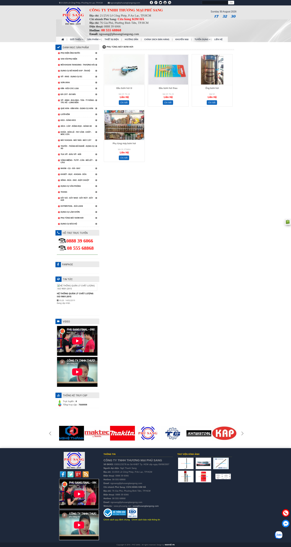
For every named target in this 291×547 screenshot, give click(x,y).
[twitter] (160, 2)
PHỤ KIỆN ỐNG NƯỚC (70, 53)
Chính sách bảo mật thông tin (146, 519)
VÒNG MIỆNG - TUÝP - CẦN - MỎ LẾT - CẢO (77, 161)
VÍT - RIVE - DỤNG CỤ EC (71, 77)
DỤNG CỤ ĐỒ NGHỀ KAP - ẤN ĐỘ (75, 71)
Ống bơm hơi (212, 88)
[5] (203, 476)
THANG (64, 192)
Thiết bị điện (112, 39)
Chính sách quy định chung (117, 519)
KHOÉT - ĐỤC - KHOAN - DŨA (74, 174)
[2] (203, 463)
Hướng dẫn (131, 39)
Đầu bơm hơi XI (124, 88)
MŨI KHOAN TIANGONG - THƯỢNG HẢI (78, 65)
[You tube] (165, 2)
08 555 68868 (118, 479)
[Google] (155, 2)
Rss (86, 474)
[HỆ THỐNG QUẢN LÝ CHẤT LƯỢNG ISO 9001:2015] (223, 476)
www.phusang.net (122, 506)
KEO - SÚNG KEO (68, 120)
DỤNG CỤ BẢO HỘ (69, 224)
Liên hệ (218, 39)
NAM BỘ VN (170, 545)
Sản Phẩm (93, 39)
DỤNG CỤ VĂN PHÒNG (71, 186)
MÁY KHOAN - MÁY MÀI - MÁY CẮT (76, 140)
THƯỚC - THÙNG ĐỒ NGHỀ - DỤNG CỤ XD (78, 147)
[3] (220, 463)
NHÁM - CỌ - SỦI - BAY (70, 168)
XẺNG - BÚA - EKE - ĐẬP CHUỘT (75, 180)
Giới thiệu (75, 39)
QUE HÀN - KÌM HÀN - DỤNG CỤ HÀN (77, 108)
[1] (185, 463)
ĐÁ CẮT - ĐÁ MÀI (68, 94)
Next (242, 431)
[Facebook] (151, 2)
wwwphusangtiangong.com (146, 506)
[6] (213, 476)
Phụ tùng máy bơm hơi (124, 143)
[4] (185, 476)
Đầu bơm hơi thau (168, 88)
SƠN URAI (65, 82)
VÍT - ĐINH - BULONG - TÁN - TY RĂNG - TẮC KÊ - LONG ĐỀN (78, 101)
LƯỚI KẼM (65, 114)
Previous (50, 431)
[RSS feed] (169, 2)
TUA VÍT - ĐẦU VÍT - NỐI (71, 154)
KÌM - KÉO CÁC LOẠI (70, 88)
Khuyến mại (182, 39)
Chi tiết (124, 102)
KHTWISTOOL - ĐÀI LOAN (72, 206)
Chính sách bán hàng (156, 39)
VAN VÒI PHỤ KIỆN (69, 59)
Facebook (63, 474)
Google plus (78, 474)
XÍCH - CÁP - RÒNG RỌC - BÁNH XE (76, 126)
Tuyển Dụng (201, 39)
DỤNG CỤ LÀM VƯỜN (70, 212)
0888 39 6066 (122, 475)
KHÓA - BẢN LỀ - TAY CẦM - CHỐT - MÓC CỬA (76, 133)
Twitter (70, 474)
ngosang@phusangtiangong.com (126, 483)
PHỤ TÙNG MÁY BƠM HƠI (72, 218)
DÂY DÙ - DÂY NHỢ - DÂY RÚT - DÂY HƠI (77, 199)
